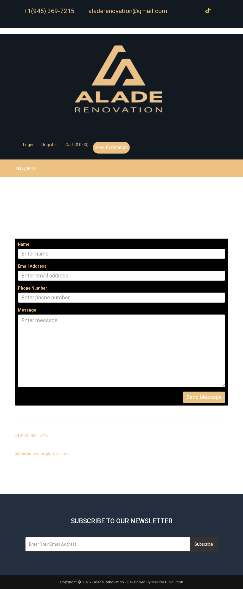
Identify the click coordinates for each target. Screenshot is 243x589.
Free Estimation (111, 147)
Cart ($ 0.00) (77, 144)
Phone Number (32, 288)
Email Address (32, 266)
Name (23, 244)
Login (27, 144)
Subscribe (203, 544)
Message (27, 310)
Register (49, 144)
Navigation (26, 168)
